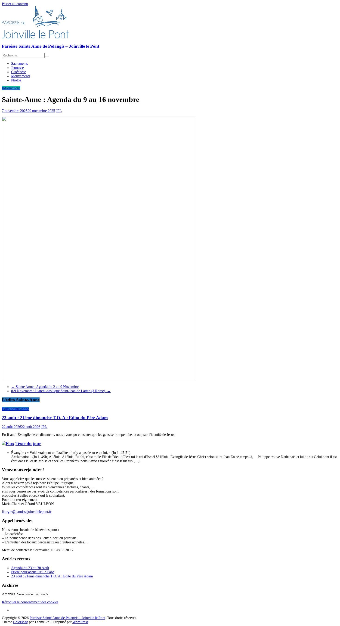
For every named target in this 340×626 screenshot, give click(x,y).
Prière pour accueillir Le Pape (32, 572)
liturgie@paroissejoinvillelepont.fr (26, 512)
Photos (16, 80)
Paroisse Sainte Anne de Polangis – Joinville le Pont (50, 46)
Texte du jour (28, 443)
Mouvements (20, 76)
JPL (59, 111)
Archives (8, 594)
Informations (11, 88)
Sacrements (19, 63)
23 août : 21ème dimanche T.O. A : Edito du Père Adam (55, 417)
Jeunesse (17, 68)
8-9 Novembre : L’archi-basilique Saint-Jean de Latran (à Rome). (61, 391)
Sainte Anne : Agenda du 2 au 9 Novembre (45, 387)
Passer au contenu (15, 4)
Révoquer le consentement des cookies (30, 602)
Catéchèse (18, 72)
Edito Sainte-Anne (15, 409)
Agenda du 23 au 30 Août (30, 568)
